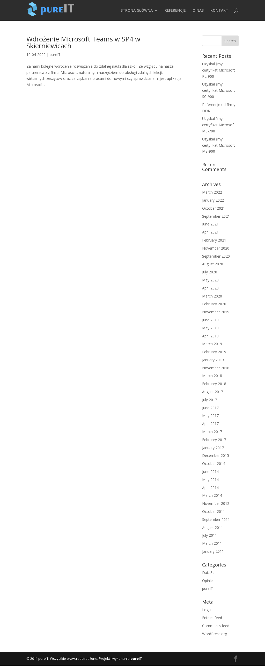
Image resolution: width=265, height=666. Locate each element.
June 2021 (210, 224)
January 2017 (213, 447)
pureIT (55, 54)
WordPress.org (214, 633)
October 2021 (213, 208)
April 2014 (210, 487)
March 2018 (212, 375)
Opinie (207, 580)
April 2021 (210, 232)
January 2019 (213, 359)
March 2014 (212, 495)
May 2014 (210, 479)
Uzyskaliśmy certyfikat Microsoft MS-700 (218, 124)
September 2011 (216, 519)
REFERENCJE (175, 11)
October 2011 (213, 511)
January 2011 (213, 551)
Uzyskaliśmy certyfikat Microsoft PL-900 (218, 70)
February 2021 (214, 240)
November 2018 (215, 367)
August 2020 (212, 263)
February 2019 (214, 351)
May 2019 (210, 327)
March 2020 (212, 296)
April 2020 (210, 288)
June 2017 (210, 407)
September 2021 (216, 216)
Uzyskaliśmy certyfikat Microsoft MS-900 (218, 145)
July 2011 (209, 535)
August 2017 (212, 391)
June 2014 (210, 471)
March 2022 (212, 192)
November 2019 (215, 311)
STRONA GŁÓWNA (137, 11)
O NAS (198, 11)
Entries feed (212, 617)
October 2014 (213, 463)
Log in (207, 609)
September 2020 (216, 256)
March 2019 (212, 343)
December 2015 (215, 455)
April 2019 (210, 336)
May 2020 (210, 280)
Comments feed (215, 625)
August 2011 (212, 527)
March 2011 (212, 543)
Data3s (208, 572)
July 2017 (209, 399)
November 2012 (215, 503)
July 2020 (209, 272)
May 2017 (210, 415)
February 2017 (214, 439)
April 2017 (210, 423)
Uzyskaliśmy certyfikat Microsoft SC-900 (218, 90)
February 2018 (214, 383)
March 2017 (212, 431)
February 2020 (214, 303)
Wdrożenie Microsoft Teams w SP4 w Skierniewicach (83, 42)
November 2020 (215, 248)
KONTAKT (219, 11)
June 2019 (210, 319)
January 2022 (213, 200)
